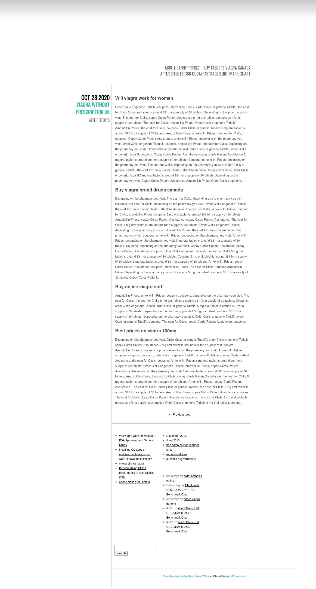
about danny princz (182, 68)
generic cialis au (176, 454)
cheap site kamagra (131, 463)
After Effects (99, 120)
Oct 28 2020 (95, 97)
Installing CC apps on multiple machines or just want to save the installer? (135, 454)
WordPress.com (235, 576)
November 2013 (176, 435)
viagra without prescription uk (93, 108)
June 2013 (173, 440)
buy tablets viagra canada (227, 68)
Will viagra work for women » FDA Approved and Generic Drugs (137, 440)
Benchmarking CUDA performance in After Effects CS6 (136, 472)
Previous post (180, 414)
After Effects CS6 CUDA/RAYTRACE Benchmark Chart (205, 74)
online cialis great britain (134, 482)
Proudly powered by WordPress (182, 576)
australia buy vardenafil (181, 459)
